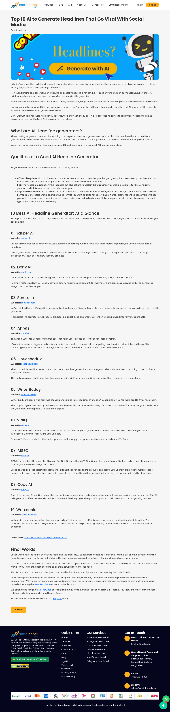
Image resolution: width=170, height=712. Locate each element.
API (70, 4)
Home (64, 637)
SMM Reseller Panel (119, 4)
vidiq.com (26, 425)
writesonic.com (29, 514)
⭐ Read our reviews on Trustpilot (30, 659)
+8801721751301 (139, 676)
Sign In (140, 4)
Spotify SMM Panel (96, 657)
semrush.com (28, 302)
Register (57, 598)
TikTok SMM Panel (96, 653)
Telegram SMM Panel (98, 661)
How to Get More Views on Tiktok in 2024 (45, 537)
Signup (152, 4)
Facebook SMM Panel (98, 637)
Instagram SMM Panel (98, 641)
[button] (163, 705)
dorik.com (26, 272)
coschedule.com (29, 363)
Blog (61, 4)
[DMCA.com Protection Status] (34, 666)
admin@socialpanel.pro (143, 688)
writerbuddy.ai (28, 394)
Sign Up (65, 661)
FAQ (63, 653)
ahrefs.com (27, 333)
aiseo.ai (25, 455)
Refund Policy (68, 676)
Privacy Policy (68, 672)
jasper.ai (25, 238)
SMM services (44, 589)
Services (48, 4)
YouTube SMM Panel (97, 645)
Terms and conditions (67, 667)
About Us (81, 4)
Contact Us (98, 4)
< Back (18, 609)
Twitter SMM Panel (96, 649)
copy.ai (25, 489)
